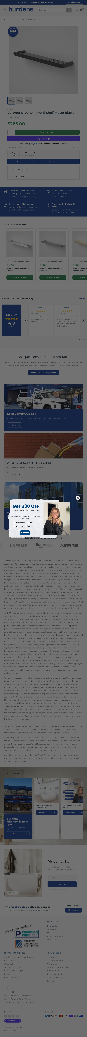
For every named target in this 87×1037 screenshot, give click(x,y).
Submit (25, 533)
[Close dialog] (78, 498)
